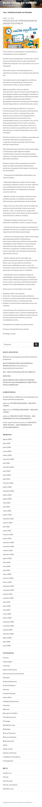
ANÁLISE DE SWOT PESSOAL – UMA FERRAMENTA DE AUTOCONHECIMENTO (19, 425)
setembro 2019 (8, 598)
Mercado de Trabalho (10, 713)
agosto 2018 (7, 638)
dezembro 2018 (8, 622)
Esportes (6, 689)
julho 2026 (6, 443)
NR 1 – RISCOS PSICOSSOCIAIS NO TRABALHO (19, 372)
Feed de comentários (10, 785)
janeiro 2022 (7, 515)
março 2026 (7, 451)
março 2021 (7, 531)
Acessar (5, 777)
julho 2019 (6, 602)
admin (5, 403)
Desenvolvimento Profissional (13, 674)
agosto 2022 (7, 499)
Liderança (6, 705)
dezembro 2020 (8, 542)
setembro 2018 (8, 634)
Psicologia (6, 721)
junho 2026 (7, 447)
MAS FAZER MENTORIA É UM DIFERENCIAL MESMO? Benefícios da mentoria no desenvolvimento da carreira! (18, 365)
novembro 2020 (8, 546)
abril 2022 (6, 507)
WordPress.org (8, 789)
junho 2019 (7, 606)
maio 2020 (6, 566)
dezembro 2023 (8, 491)
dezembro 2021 (8, 519)
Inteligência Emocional (11, 701)
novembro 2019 (8, 590)
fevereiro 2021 (8, 534)
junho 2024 (7, 475)
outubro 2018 (7, 630)
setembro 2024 (8, 467)
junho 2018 (7, 646)
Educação (6, 677)
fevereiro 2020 (8, 578)
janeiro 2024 (7, 487)
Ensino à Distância (9, 685)
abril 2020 (6, 570)
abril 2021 (6, 527)
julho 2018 (6, 642)
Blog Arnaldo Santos (20, 2)
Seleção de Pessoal (9, 753)
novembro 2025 (8, 459)
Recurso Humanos (9, 733)
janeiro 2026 (7, 455)
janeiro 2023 (7, 495)
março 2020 (7, 574)
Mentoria (6, 709)
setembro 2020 (8, 554)
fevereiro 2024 (8, 483)
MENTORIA (7, 376)
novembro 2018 (8, 626)
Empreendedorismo (10, 681)
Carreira (6, 658)
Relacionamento (8, 741)
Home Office (7, 697)
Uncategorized (8, 761)
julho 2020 (6, 562)
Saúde (5, 745)
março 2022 (7, 511)
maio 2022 (6, 503)
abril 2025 (6, 463)
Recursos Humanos (9, 737)
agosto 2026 (7, 439)
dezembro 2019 (8, 586)
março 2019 (7, 614)
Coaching (6, 666)
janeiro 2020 (7, 582)
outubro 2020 (8, 550)
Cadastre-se (7, 773)
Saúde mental (8, 749)
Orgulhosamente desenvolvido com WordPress (18, 802)
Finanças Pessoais (9, 693)
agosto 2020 (7, 558)
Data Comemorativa (10, 670)
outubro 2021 (7, 523)
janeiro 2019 (7, 618)
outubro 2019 (7, 594)
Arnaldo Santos (8, 397)
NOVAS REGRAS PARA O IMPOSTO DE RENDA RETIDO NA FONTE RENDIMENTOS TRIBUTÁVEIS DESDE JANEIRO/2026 (20, 382)
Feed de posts (8, 781)
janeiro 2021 (7, 538)
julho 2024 (6, 471)
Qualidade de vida (9, 725)
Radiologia (6, 729)
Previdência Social (9, 717)
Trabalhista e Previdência (11, 757)
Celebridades (7, 662)
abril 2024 (6, 479)
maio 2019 (6, 610)
